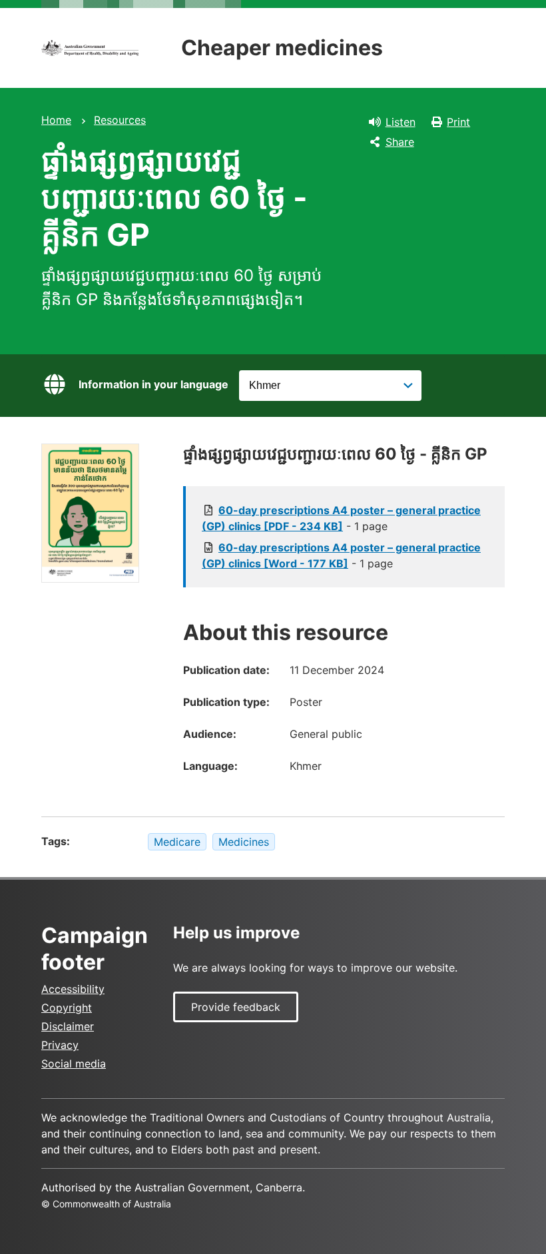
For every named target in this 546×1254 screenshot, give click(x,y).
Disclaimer (67, 1026)
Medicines (243, 841)
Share (400, 142)
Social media (73, 1063)
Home (56, 120)
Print (458, 122)
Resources (120, 120)
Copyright (66, 1007)
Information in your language (153, 384)
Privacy (60, 1045)
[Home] (89, 47)
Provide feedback (235, 1007)
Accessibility (73, 989)
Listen (400, 122)
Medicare (177, 841)
